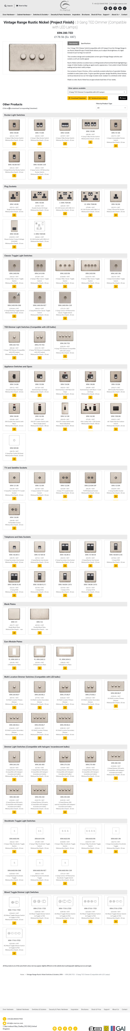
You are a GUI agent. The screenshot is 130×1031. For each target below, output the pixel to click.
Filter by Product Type (104, 103)
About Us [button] (115, 15)
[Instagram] (105, 8)
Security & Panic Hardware (61, 15)
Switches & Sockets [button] (40, 15)
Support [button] (106, 15)
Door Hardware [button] (8, 15)
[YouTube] (120, 8)
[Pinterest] (110, 8)
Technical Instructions (98, 98)
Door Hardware (8, 1009)
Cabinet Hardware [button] (23, 15)
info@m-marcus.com (119, 4)
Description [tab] (73, 43)
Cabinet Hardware (22, 1009)
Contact (124, 15)
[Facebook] (115, 8)
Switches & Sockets (39, 1009)
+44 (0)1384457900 (101, 4)
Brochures (86, 15)
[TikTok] (124, 8)
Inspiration (76, 15)
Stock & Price (96, 15)
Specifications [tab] (85, 43)
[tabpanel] (97, 64)
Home (22, 974)
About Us (115, 1009)
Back (124, 98)
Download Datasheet (78, 98)
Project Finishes (82, 71)
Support (106, 1009)
